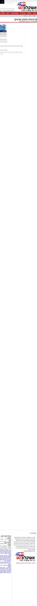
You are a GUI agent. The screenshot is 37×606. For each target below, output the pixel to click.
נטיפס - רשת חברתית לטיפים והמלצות (25, 563)
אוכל (34, 15)
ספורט (3, 13)
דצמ (6, 50)
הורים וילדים (8, 558)
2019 (2, 46)
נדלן (30, 15)
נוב (4, 50)
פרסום (7, 572)
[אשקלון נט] (33, 533)
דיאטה (9, 557)
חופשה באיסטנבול (7, 565)
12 (3, 52)
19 (19, 52)
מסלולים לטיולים (7, 556)
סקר (10, 540)
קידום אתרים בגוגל (6, 551)
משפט (2, 539)
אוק (1, 50)
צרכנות (25, 15)
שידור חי (22, 13)
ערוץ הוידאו (4, 547)
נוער (5, 548)
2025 (21, 46)
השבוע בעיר (14, 13)
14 (8, 52)
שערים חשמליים (7, 553)
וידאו (7, 13)
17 (14, 52)
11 (1, 52)
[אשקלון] (26, 11)
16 (12, 52)
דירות (5, 561)
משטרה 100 (8, 539)
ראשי (34, 13)
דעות (10, 547)
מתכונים (5, 557)
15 (10, 52)
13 (5, 52)
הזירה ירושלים (6, 570)
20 (21, 52)
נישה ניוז (9, 555)
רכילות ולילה (7, 542)
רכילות (9, 543)
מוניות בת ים (8, 569)
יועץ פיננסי (8, 563)
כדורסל (4, 546)
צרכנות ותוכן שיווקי (24, 21)
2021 (9, 46)
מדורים (9, 548)
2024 (18, 46)
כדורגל (9, 546)
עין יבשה (8, 562)
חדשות (29, 13)
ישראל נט (8, 567)
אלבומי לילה (3, 541)
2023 (15, 46)
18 (17, 52)
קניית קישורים (8, 550)
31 (1, 54)
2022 (12, 46)
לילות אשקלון (3, 543)
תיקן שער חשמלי (7, 571)
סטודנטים (6, 568)
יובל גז (4, 567)
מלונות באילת (8, 552)
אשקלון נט (34, 21)
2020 (5, 46)
